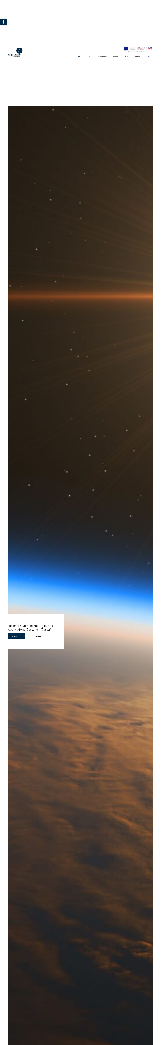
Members (102, 56)
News (126, 56)
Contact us (138, 56)
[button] (3, 22)
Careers (115, 56)
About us (89, 56)
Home (77, 56)
